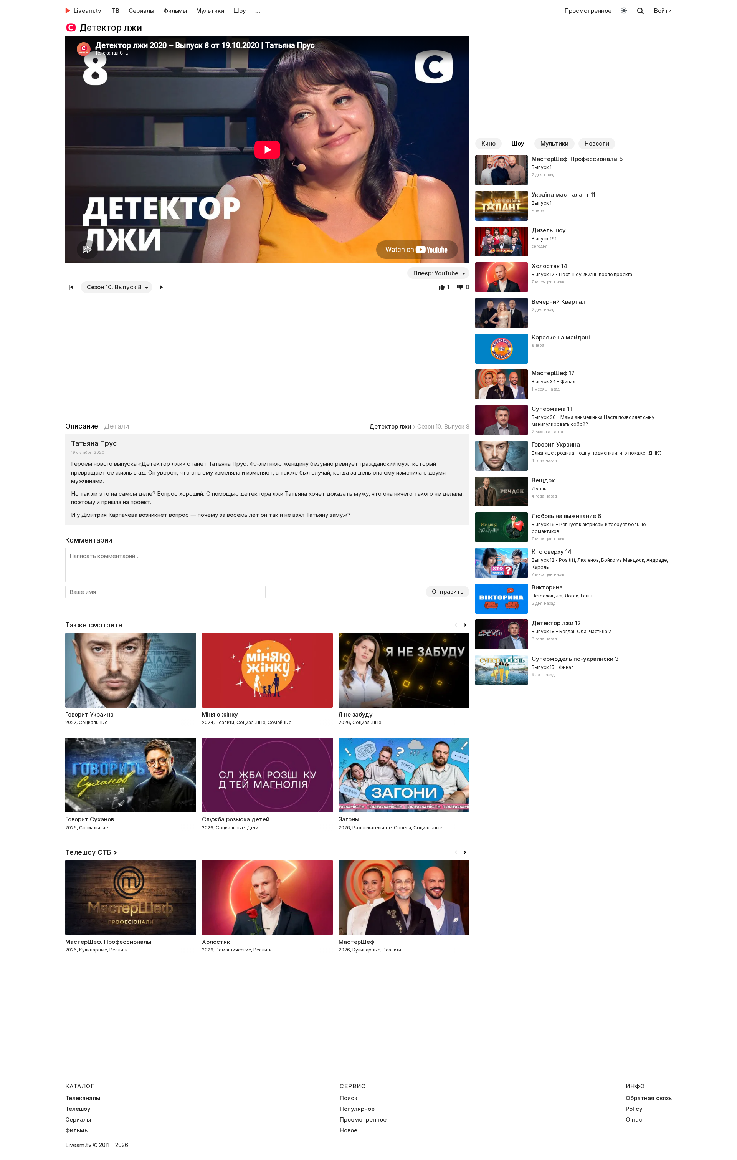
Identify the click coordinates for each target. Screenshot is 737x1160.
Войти (663, 10)
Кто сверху (548, 551)
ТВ (115, 10)
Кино (488, 143)
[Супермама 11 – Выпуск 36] (573, 420)
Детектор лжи (390, 426)
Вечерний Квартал (558, 301)
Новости (597, 143)
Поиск (348, 1098)
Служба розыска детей (235, 819)
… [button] (257, 10)
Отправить (447, 591)
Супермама (549, 408)
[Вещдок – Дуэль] (573, 491)
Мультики (210, 10)
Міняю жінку (220, 714)
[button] (464, 625)
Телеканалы (82, 1098)
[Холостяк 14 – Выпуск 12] (573, 277)
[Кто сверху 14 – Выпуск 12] (573, 563)
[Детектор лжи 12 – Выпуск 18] (573, 634)
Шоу (239, 10)
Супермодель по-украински (572, 658)
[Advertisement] (267, 357)
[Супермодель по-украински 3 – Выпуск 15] (573, 670)
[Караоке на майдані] (573, 349)
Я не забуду (356, 714)
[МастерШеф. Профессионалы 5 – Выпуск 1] (573, 170)
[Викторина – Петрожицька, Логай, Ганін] (573, 599)
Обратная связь (649, 1098)
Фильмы (175, 10)
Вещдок (543, 480)
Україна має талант (560, 194)
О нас (634, 1119)
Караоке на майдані (561, 337)
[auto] (624, 10)
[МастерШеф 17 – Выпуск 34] (573, 384)
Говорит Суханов (89, 819)
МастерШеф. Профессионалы (575, 158)
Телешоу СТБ (88, 852)
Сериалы (141, 10)
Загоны (349, 819)
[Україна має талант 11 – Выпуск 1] (573, 206)
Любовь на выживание (564, 516)
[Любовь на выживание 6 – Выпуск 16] (573, 527)
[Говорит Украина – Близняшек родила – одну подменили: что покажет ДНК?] (573, 456)
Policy (634, 1108)
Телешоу (78, 1108)
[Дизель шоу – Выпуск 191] (573, 241)
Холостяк (546, 266)
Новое (348, 1130)
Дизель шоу (549, 230)
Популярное (357, 1108)
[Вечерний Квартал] (573, 313)
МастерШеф (549, 373)
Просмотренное (588, 10)
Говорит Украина (89, 714)
